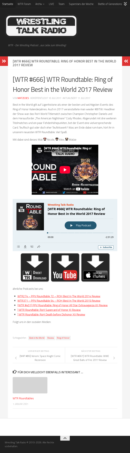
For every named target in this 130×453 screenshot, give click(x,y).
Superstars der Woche (81, 4)
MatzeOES (23, 98)
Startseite (7, 4)
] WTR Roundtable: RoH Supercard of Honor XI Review (49, 310)
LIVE (51, 4)
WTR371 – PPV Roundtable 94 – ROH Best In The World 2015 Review (58, 300)
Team (61, 4)
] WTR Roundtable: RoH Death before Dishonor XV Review (51, 314)
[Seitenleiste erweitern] (4, 61)
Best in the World (36, 337)
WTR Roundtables (23, 398)
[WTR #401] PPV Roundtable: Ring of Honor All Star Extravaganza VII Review (62, 305)
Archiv (38, 4)
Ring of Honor (63, 337)
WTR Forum (24, 4)
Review (50, 337)
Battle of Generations (110, 4)
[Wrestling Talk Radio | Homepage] (41, 25)
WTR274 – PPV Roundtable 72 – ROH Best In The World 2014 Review (58, 296)
